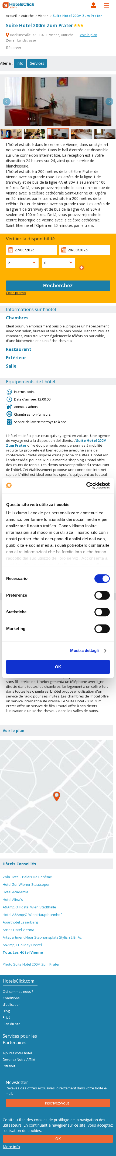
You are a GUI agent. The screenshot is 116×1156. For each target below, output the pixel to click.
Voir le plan (88, 35)
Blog (6, 1011)
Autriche (27, 15)
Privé (6, 1017)
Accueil (11, 15)
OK (58, 667)
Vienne (43, 15)
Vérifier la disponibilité (30, 238)
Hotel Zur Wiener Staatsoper (26, 884)
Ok (58, 1138)
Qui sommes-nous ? (18, 991)
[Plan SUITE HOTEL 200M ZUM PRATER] (56, 796)
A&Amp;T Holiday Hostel (22, 944)
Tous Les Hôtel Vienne (23, 952)
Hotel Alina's (13, 899)
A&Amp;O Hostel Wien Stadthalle (29, 907)
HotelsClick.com (18, 5)
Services (37, 63)
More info (11, 1146)
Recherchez (58, 285)
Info (19, 63)
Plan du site (11, 1024)
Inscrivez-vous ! (58, 1103)
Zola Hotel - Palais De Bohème (27, 876)
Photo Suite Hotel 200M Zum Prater (31, 964)
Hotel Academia (15, 892)
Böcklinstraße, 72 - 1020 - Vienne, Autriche (41, 35)
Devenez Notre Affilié (19, 1059)
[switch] (102, 595)
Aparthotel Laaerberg (20, 922)
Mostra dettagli (84, 650)
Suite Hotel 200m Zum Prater (77, 15)
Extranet (9, 1066)
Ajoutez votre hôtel (17, 1053)
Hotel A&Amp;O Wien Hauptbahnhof (32, 914)
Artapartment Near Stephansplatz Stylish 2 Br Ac (42, 937)
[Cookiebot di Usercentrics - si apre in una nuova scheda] (86, 485)
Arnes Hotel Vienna (18, 929)
